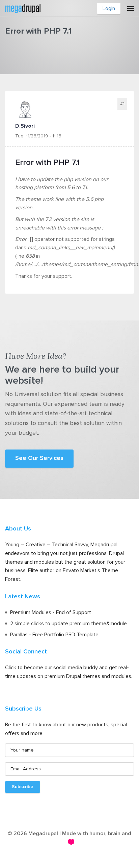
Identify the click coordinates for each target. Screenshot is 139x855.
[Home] (22, 7)
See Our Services (39, 458)
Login (109, 8)
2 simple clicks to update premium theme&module (68, 623)
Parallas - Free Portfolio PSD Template (54, 634)
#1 (122, 103)
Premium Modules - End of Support (50, 612)
